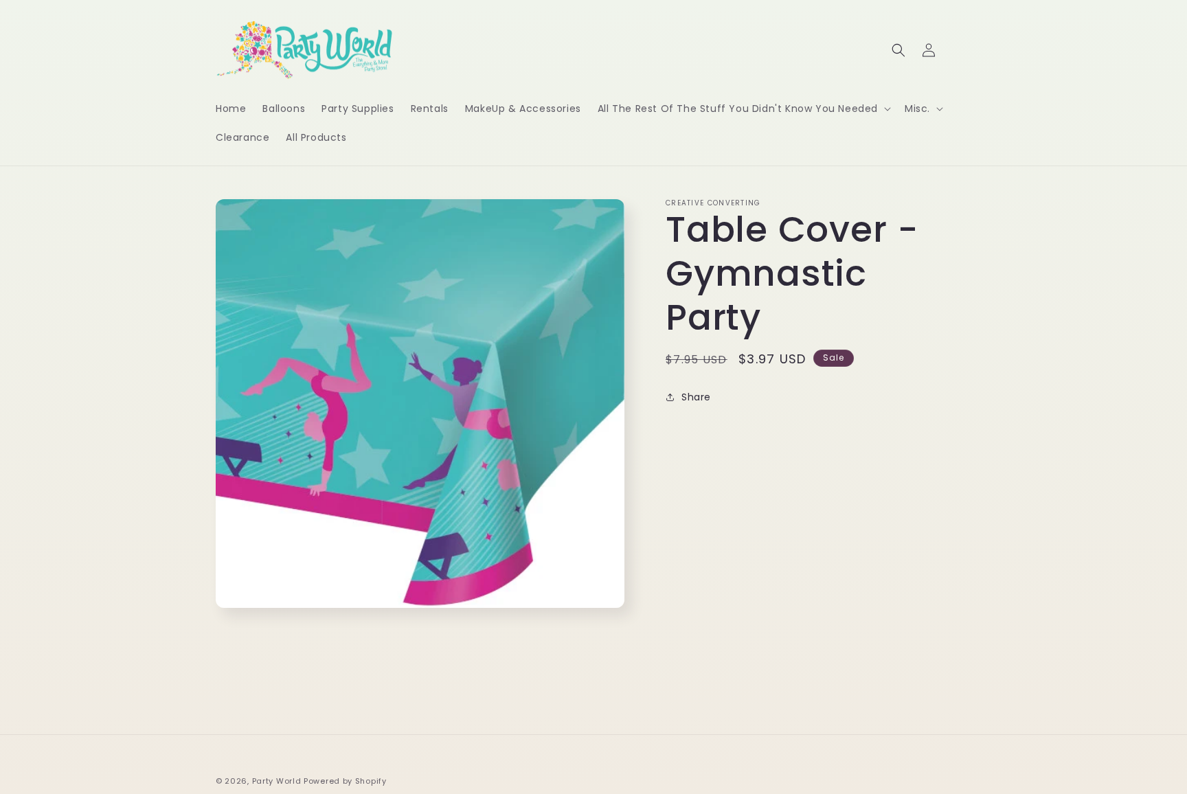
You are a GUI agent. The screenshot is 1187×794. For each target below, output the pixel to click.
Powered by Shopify (345, 780)
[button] (742, 108)
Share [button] (696, 397)
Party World (277, 780)
